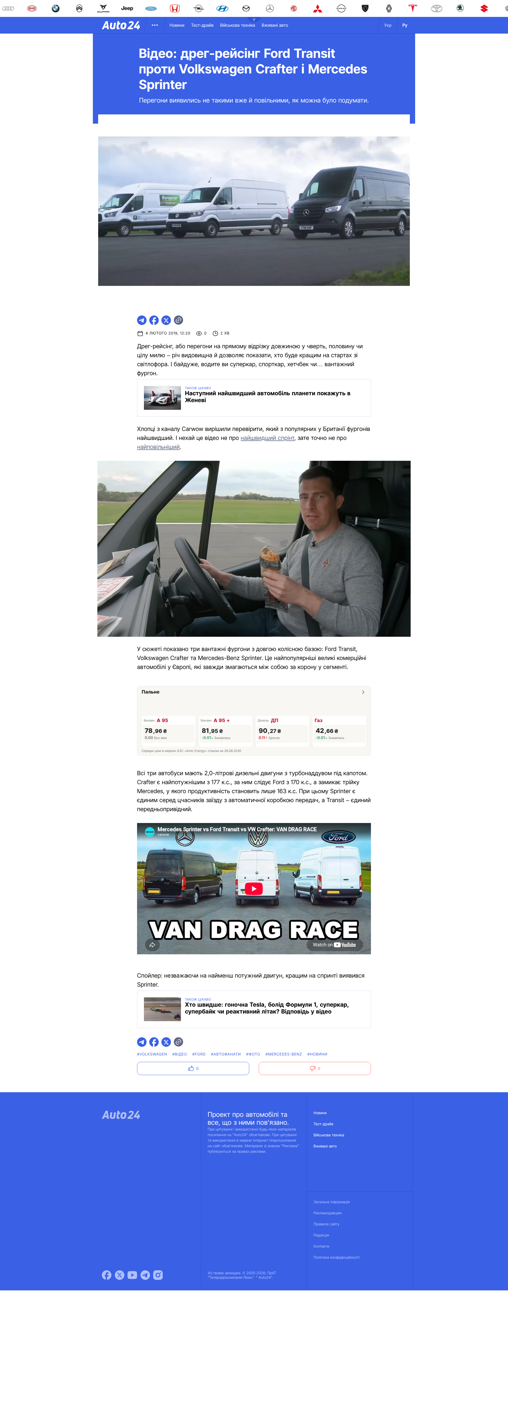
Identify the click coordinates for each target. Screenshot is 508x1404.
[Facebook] (106, 1275)
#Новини (317, 1054)
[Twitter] (119, 1275)
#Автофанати (226, 1054)
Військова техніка (237, 25)
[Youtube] (132, 1275)
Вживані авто (275, 25)
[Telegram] (145, 1275)
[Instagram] (158, 1275)
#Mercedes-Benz (284, 1054)
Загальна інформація (332, 1202)
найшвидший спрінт (267, 438)
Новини (177, 25)
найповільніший (158, 447)
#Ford (199, 1054)
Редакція (321, 1235)
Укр (388, 25)
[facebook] (154, 320)
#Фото (253, 1054)
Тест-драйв (202, 25)
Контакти (321, 1246)
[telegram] (142, 320)
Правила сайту (326, 1224)
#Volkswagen (152, 1054)
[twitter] (166, 320)
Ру (404, 25)
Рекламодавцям (328, 1213)
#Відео (180, 1054)
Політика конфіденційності (337, 1257)
